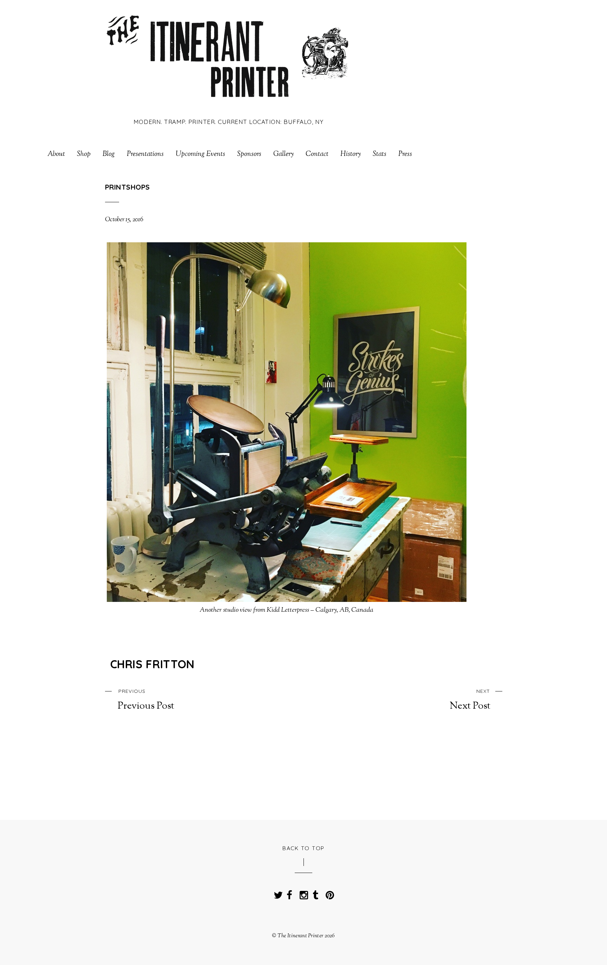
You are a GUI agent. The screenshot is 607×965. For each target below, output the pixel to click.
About (56, 154)
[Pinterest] (328, 893)
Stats (379, 154)
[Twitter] (276, 893)
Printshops (127, 187)
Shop (84, 154)
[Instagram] (302, 893)
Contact (317, 154)
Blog (109, 154)
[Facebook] (289, 893)
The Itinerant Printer (300, 936)
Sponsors (249, 154)
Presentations (145, 154)
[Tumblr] (315, 893)
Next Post (470, 700)
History (350, 154)
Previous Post (146, 700)
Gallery (283, 154)
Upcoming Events (200, 154)
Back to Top (303, 848)
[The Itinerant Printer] (228, 103)
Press (405, 154)
